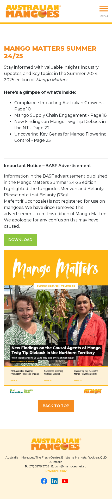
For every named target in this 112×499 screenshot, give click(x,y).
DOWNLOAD (20, 239)
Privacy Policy (56, 471)
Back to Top (56, 405)
